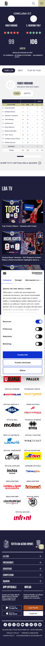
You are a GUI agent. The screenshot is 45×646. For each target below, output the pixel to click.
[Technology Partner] (33, 394)
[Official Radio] (33, 502)
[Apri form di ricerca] (33, 3)
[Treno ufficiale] (33, 410)
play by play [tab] (34, 70)
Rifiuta (22, 370)
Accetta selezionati (22, 363)
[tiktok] (31, 624)
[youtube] (22, 624)
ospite (27, 93)
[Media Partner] (12, 487)
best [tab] (20, 70)
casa (17, 93)
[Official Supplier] (12, 471)
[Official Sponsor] (12, 379)
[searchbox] (22, 3)
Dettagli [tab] (18, 280)
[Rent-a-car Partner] (12, 440)
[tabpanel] (22, 123)
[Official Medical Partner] (12, 410)
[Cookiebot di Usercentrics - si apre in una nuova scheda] (32, 273)
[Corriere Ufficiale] (33, 471)
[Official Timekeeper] (12, 456)
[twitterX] (27, 624)
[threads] (14, 624)
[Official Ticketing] (33, 440)
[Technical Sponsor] (33, 425)
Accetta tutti (22, 355)
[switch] (38, 329)
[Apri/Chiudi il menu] (41, 3)
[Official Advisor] (22, 517)
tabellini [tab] (8, 70)
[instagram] (9, 624)
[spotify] (40, 624)
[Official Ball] (12, 425)
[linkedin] (18, 624)
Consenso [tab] (7, 280)
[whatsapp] (35, 624)
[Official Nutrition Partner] (33, 456)
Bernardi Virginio (32, 87)
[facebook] (5, 624)
